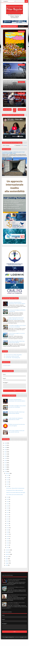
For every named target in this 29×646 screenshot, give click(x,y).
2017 (5, 462)
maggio (7, 563)
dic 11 (8, 525)
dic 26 (8, 486)
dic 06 (8, 536)
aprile (7, 565)
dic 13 (8, 521)
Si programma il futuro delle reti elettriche (14, 490)
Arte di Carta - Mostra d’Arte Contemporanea (12, 53)
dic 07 (8, 534)
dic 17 (8, 512)
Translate (25, 145)
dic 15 (8, 516)
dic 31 (8, 475)
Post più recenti (7, 109)
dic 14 (8, 519)
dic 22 (8, 501)
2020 (5, 456)
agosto (7, 556)
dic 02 (8, 545)
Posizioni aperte (7, 365)
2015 (5, 467)
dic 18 (8, 510)
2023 (5, 449)
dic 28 (8, 482)
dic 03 (8, 543)
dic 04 (8, 540)
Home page (14, 110)
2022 (5, 451)
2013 (5, 471)
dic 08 (8, 532)
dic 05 (8, 538)
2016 (5, 465)
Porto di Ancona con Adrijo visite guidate (13, 354)
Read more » (21, 31)
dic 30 (8, 477)
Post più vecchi (21, 109)
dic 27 (8, 484)
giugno (7, 560)
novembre (8, 550)
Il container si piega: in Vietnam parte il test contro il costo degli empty (13, 152)
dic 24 (8, 497)
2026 (5, 443)
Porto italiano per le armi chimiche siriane (11, 98)
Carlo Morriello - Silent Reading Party (12, 357)
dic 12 (8, 523)
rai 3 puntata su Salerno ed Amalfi (12, 356)
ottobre (7, 552)
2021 (5, 454)
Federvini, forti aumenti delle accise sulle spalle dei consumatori (13, 81)
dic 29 (8, 479)
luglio (7, 558)
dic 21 (8, 503)
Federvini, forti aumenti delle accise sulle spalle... (15, 492)
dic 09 (8, 529)
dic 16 (8, 514)
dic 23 (8, 499)
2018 (5, 460)
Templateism (16, 637)
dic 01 (8, 547)
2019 (5, 458)
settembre (8, 554)
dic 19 (8, 508)
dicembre (8, 473)
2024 (5, 447)
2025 (5, 445)
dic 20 (8, 505)
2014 (5, 469)
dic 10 (8, 527)
